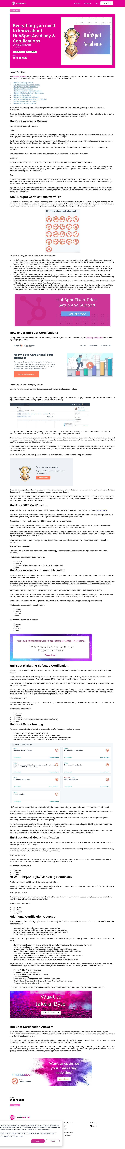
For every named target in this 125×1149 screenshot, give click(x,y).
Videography (67, 1135)
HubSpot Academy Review (23, 83)
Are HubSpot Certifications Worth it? (27, 85)
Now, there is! (102, 510)
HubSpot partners (19, 76)
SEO (65, 1126)
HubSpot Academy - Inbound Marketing (28, 91)
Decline (53, 1141)
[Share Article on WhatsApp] (23, 58)
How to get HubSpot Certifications (26, 87)
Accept (38, 1141)
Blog (97, 3)
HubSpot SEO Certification (23, 89)
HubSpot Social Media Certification (26, 97)
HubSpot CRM (31, 51)
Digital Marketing (19, 51)
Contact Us (106, 3)
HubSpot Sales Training (22, 95)
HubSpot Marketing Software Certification (29, 93)
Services (86, 3)
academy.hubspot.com (94, 338)
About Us (77, 3)
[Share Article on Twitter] (20, 58)
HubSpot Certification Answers (25, 103)
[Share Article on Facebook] (17, 58)
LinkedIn (95, 1126)
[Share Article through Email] (25, 58)
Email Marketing (68, 1132)
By (22, 45)
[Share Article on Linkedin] (14, 58)
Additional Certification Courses (25, 101)
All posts (15, 10)
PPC (65, 1129)
